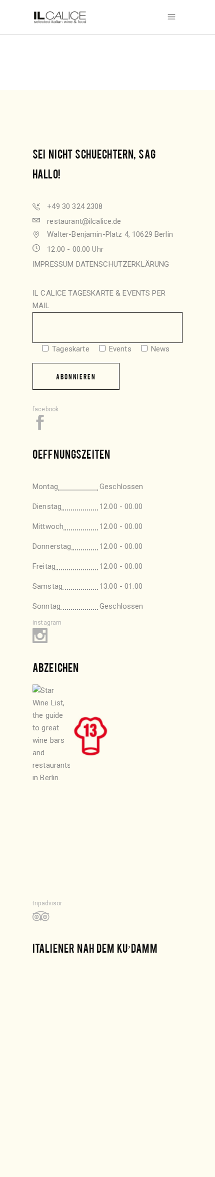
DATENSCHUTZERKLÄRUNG (123, 264)
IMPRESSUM (53, 264)
